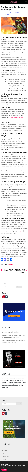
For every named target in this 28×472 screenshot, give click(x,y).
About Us (4, 450)
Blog (3, 453)
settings (16, 467)
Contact (4, 459)
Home (3, 447)
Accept (4, 469)
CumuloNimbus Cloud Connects (13, 377)
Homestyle (10, 264)
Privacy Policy (5, 456)
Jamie (7, 14)
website (20, 232)
